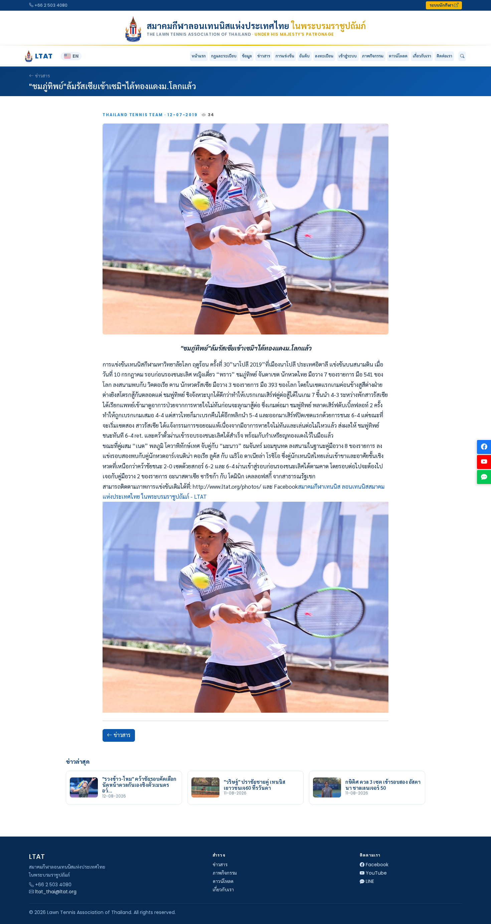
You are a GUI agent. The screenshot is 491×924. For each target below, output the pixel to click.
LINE (370, 881)
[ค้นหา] (462, 56)
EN (75, 56)
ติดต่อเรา (444, 56)
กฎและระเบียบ (223, 56)
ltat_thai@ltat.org (55, 891)
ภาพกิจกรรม (372, 56)
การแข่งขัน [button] (285, 56)
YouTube (376, 873)
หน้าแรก (199, 56)
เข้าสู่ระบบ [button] (348, 56)
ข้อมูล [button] (247, 56)
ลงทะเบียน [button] (324, 56)
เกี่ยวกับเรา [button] (422, 56)
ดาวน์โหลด (398, 56)
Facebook (377, 864)
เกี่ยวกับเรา (223, 889)
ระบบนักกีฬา (442, 5)
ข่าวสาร (263, 56)
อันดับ (304, 56)
